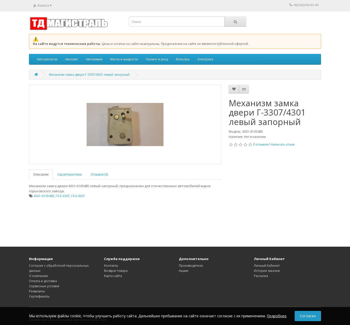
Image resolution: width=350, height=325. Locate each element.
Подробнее (276, 315)
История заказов (267, 271)
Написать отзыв (282, 144)
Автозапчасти (47, 59)
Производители (191, 265)
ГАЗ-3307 (63, 196)
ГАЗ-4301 (78, 196)
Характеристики (69, 174)
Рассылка (261, 276)
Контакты (111, 265)
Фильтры (183, 59)
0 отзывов (260, 144)
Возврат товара (116, 271)
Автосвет (71, 59)
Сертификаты (39, 296)
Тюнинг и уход (157, 59)
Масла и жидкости (124, 59)
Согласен (308, 315)
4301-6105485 (44, 196)
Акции (183, 271)
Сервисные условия (44, 286)
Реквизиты (37, 291)
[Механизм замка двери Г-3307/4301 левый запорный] (125, 124)
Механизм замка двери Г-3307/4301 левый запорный (89, 74)
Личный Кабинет (267, 265)
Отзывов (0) (99, 174)
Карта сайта (113, 276)
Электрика (205, 59)
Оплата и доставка (43, 281)
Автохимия (94, 59)
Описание (41, 174)
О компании (38, 276)
